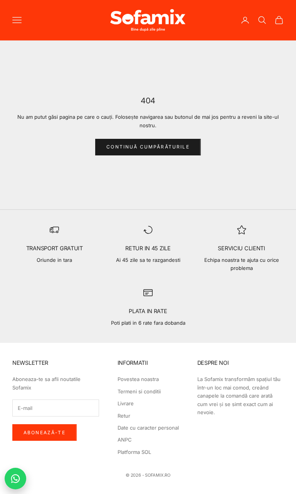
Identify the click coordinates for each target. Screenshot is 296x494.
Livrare (126, 403)
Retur (124, 416)
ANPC (125, 440)
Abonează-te (45, 432)
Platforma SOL (134, 452)
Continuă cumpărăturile (148, 147)
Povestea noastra (138, 379)
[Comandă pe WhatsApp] (15, 478)
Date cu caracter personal (148, 428)
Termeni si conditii (139, 391)
